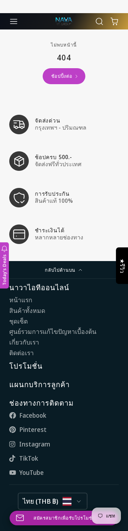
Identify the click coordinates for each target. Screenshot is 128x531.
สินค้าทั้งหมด (27, 310)
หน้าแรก (20, 300)
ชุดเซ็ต (18, 321)
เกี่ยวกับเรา (24, 342)
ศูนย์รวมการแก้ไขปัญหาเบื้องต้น (52, 331)
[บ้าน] (64, 21)
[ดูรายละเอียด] (64, 124)
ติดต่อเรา (21, 353)
